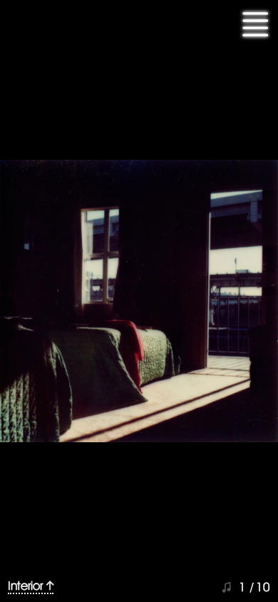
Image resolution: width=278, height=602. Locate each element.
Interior (25, 585)
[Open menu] (255, 25)
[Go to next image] (139, 301)
